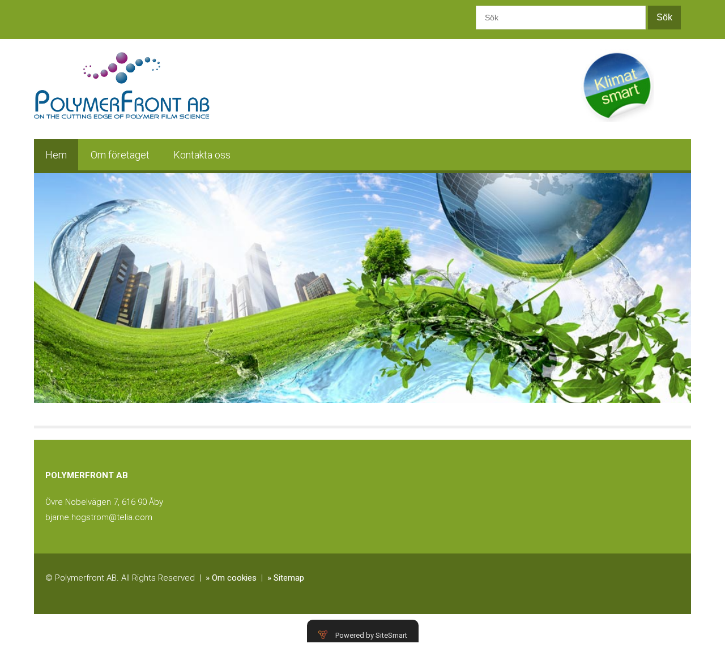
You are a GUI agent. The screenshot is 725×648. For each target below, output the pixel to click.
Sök (664, 17)
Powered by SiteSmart (371, 635)
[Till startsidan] (122, 76)
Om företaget (120, 155)
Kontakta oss (202, 155)
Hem (56, 155)
